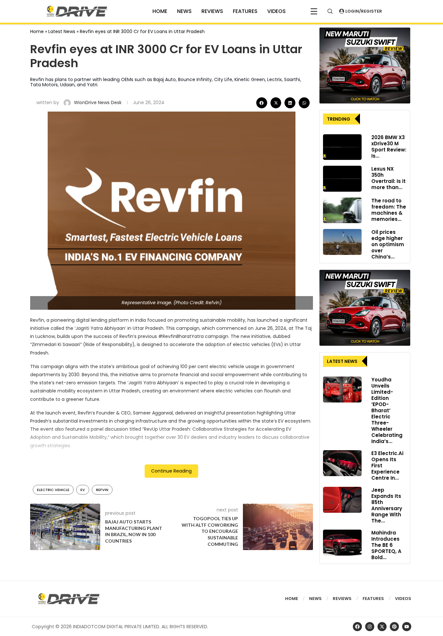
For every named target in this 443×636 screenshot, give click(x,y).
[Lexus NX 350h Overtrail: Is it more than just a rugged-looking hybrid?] (342, 179)
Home (37, 31)
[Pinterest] (394, 626)
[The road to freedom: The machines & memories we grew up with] (342, 210)
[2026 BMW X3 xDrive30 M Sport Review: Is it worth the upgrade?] (342, 147)
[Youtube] (406, 626)
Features (245, 11)
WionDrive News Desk (98, 102)
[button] (261, 102)
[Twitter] (382, 626)
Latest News (61, 31)
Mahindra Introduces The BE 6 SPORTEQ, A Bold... (386, 545)
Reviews (212, 11)
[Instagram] (369, 626)
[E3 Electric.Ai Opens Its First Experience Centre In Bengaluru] (342, 463)
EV (82, 489)
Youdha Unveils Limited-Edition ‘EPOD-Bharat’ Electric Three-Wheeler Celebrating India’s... (386, 410)
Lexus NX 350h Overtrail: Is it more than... (388, 178)
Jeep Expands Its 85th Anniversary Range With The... (386, 505)
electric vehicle (53, 489)
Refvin (102, 489)
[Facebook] (357, 626)
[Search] (330, 11)
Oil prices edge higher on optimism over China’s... (387, 244)
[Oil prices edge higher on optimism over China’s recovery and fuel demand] (342, 242)
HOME (159, 11)
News (184, 11)
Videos (403, 598)
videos (276, 11)
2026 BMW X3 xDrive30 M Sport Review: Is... (388, 146)
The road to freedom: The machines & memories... (388, 209)
